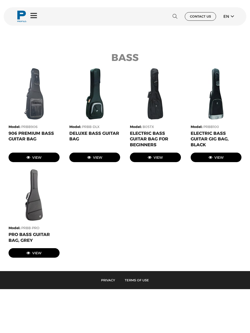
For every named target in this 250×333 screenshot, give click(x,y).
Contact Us (200, 16)
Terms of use (137, 280)
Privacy (108, 280)
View (37, 157)
